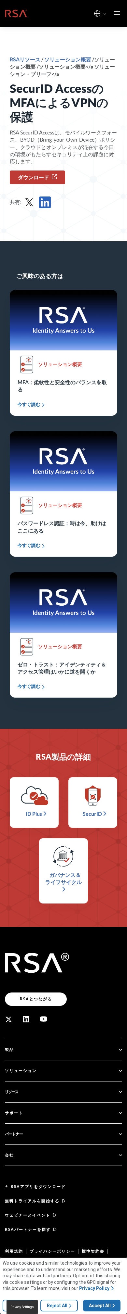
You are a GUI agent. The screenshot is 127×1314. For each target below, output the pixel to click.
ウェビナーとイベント (27, 1215)
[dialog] (63, 1285)
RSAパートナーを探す (28, 1229)
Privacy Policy (94, 1288)
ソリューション (21, 1070)
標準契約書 (93, 1251)
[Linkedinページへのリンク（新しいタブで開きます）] (26, 1019)
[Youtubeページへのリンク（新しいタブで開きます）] (43, 1019)
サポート (14, 1113)
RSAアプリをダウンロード (38, 1186)
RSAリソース (25, 59)
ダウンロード (33, 177)
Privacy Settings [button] (22, 1307)
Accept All (100, 1305)
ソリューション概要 (67, 59)
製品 (9, 1049)
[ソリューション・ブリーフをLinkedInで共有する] (45, 202)
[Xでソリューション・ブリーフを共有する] (29, 202)
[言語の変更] (97, 13)
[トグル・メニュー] (117, 13)
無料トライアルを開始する (32, 1201)
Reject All (57, 1305)
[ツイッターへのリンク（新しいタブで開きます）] (8, 1019)
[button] (105, 14)
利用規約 (14, 1251)
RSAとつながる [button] (36, 999)
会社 (9, 1155)
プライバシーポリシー (52, 1251)
